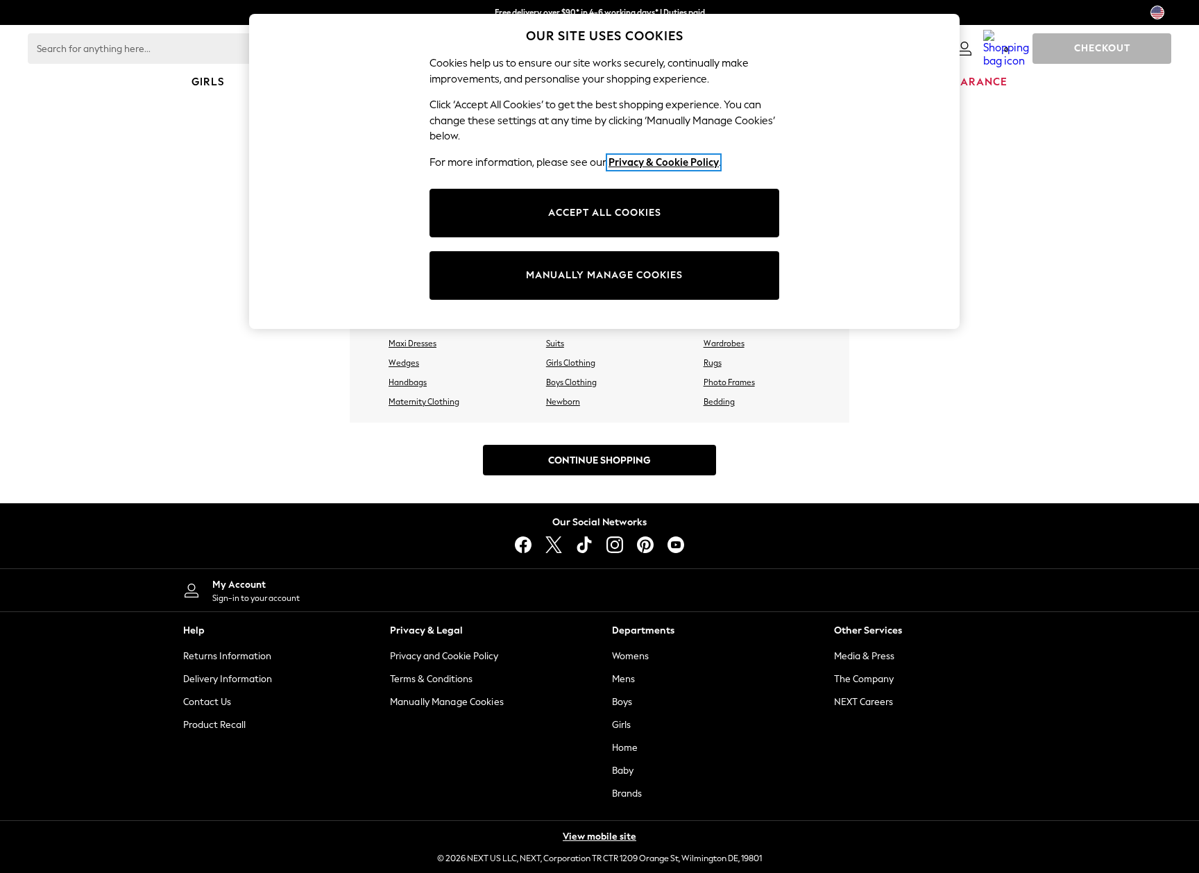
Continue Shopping (599, 460)
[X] (553, 544)
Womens (630, 656)
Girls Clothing (570, 363)
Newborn (563, 402)
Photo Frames (729, 382)
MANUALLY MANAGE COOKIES (604, 275)
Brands (627, 793)
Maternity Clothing (424, 402)
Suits (555, 343)
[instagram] (615, 544)
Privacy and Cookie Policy (444, 656)
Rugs (713, 363)
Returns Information (227, 656)
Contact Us (207, 702)
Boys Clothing (571, 382)
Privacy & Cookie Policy (664, 162)
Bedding (719, 402)
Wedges (404, 363)
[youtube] (676, 544)
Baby (622, 771)
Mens (623, 679)
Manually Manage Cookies (447, 702)
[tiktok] (584, 544)
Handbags (408, 382)
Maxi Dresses (412, 343)
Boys (622, 702)
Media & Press (864, 656)
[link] (964, 48)
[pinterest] (645, 544)
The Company (864, 679)
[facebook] (523, 544)
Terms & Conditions (431, 679)
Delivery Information (227, 679)
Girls (621, 725)
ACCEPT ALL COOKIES (604, 213)
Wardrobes (724, 343)
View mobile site (599, 836)
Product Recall (214, 725)
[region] (604, 171)
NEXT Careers (863, 702)
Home (625, 748)
